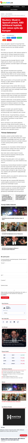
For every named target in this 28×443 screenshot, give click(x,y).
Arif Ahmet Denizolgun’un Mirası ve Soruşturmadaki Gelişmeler (13, 374)
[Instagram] (10, 321)
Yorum (3, 263)
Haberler (2, 13)
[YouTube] (14, 321)
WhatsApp (19, 37)
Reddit (4, 40)
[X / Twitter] (6, 321)
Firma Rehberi (16, 6)
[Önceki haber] (21, 331)
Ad (2, 275)
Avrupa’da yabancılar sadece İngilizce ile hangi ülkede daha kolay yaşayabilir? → (21, 197)
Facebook (13, 37)
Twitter (8, 37)
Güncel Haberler (6, 6)
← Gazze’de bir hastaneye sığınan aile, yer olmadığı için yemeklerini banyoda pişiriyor (7, 198)
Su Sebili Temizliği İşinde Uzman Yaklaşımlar (11, 372)
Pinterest (9, 40)
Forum (23, 6)
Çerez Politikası (14, 9)
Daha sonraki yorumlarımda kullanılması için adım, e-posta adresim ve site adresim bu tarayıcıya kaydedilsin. (14, 293)
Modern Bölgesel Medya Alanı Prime (10, 376)
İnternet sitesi (4, 285)
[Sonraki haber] (24, 331)
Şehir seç (5, 310)
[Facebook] (3, 321)
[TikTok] (17, 321)
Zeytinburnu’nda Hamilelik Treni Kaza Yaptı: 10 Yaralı (13, 371)
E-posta (3, 280)
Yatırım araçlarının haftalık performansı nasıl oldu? (13, 377)
